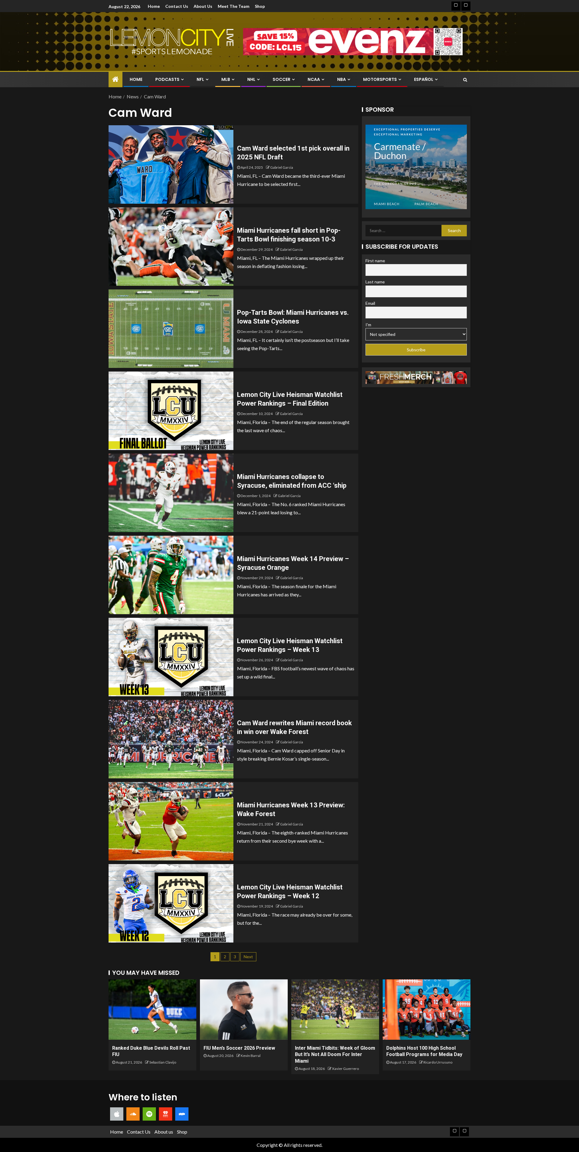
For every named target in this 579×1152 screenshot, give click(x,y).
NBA (341, 79)
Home (154, 6)
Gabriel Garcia (281, 167)
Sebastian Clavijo (162, 1062)
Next (248, 956)
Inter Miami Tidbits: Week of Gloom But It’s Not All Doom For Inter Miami (335, 1054)
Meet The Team (233, 6)
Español (423, 79)
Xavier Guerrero (345, 1068)
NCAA (314, 79)
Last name (375, 282)
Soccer (281, 79)
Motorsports (380, 79)
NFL (200, 79)
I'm (368, 324)
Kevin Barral (251, 1055)
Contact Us (176, 6)
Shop (260, 6)
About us (203, 6)
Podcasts (167, 79)
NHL (251, 79)
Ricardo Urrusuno (437, 1062)
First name (375, 260)
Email (370, 303)
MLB (225, 79)
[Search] (465, 79)
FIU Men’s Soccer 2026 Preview (239, 1048)
